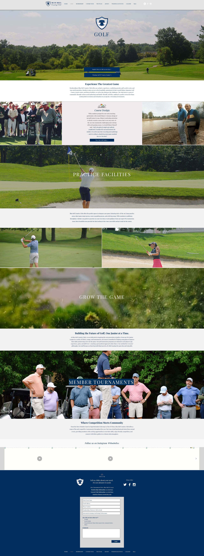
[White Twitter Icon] (125, 485)
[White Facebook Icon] (148, 4)
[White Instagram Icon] (150, 4)
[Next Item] (196, 459)
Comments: (85, 527)
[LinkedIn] (145, 4)
